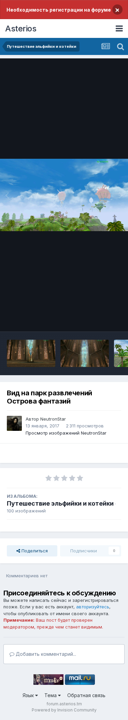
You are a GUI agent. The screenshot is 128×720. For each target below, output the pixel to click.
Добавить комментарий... (45, 654)
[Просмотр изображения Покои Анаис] (31, 353)
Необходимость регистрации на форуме (58, 10)
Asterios (20, 28)
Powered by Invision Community (64, 709)
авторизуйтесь (92, 606)
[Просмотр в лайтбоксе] (64, 195)
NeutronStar (53, 419)
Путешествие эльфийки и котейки (60, 503)
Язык (29, 695)
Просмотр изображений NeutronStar (66, 433)
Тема (51, 695)
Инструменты (98, 319)
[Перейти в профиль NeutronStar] (14, 423)
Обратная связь (86, 695)
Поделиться (34, 550)
